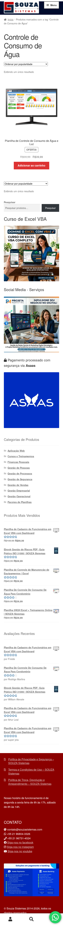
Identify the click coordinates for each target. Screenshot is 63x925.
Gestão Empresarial (19, 490)
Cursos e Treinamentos (21, 456)
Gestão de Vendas (18, 485)
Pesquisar (9, 202)
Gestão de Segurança (20, 479)
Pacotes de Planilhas (20, 502)
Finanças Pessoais (18, 462)
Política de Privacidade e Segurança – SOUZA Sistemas (31, 761)
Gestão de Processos (20, 473)
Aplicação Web (16, 450)
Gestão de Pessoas (19, 467)
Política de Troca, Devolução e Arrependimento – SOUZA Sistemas (29, 782)
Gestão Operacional (19, 496)
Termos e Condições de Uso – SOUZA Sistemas (31, 771)
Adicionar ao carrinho (31, 165)
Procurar (31, 919)
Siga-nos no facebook (20, 842)
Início (10, 19)
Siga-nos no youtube (20, 851)
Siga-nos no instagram (20, 847)
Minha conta (10, 919)
